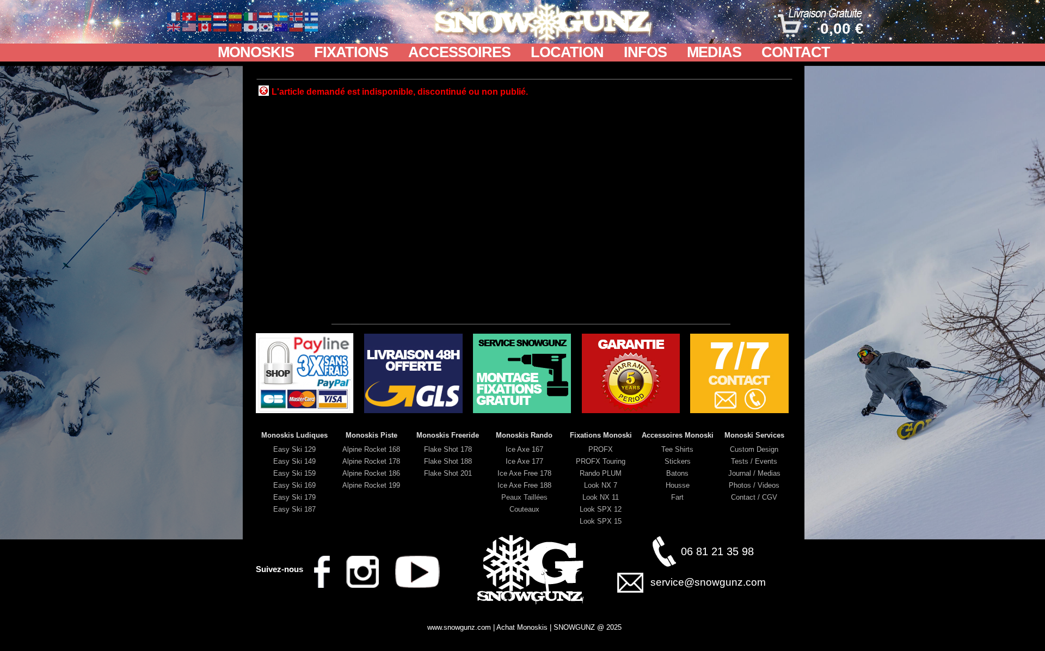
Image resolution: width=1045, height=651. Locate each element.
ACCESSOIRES (459, 52)
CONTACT (795, 52)
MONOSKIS (256, 52)
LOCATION (567, 52)
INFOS (645, 52)
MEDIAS (714, 52)
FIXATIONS (351, 52)
